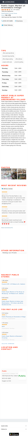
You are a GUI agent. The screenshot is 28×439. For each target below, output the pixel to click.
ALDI (3, 326)
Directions (19, 21)
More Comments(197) (7, 227)
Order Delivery (8, 25)
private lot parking (19, 62)
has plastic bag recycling (8, 56)
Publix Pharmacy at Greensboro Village (14, 316)
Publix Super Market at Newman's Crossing (12, 337)
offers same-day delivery (8, 53)
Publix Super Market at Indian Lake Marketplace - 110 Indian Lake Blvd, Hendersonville (12, 303)
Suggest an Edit (6, 381)
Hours (2, 15)
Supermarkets (5, 13)
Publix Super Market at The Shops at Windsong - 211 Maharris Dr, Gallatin (13, 292)
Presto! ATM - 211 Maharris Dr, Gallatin (13, 284)
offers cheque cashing (7, 59)
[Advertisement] (14, 38)
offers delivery (18, 59)
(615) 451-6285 (8, 21)
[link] (9, 174)
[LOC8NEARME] (8, 2)
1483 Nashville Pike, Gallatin (10, 375)
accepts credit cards (7, 62)
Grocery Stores (13, 13)
